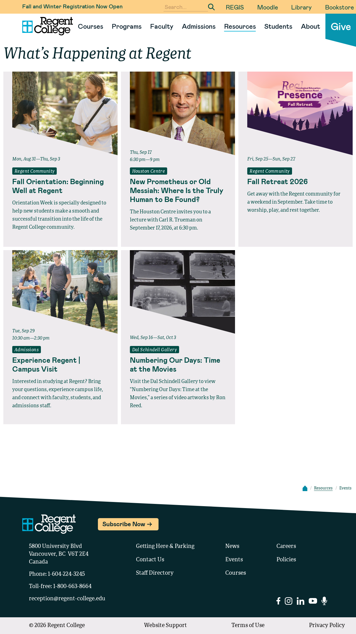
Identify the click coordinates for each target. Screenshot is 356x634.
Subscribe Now (123, 523)
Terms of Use (247, 625)
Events (234, 560)
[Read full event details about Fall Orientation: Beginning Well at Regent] (60, 113)
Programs (127, 26)
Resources (240, 26)
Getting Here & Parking (165, 546)
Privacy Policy (327, 625)
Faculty (161, 26)
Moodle (267, 7)
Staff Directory (155, 573)
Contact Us (150, 560)
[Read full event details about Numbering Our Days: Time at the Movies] (178, 292)
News (232, 546)
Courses (90, 26)
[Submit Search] (211, 7)
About (310, 26)
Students (278, 26)
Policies (286, 560)
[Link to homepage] (45, 26)
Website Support (165, 625)
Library (301, 7)
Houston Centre (148, 171)
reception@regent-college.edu (67, 599)
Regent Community (34, 171)
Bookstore (339, 7)
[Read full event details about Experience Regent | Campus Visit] (60, 292)
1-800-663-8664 (72, 586)
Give (341, 26)
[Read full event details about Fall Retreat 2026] (295, 113)
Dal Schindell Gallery (154, 350)
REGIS (235, 7)
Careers (286, 546)
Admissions (199, 26)
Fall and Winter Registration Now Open (72, 6)
